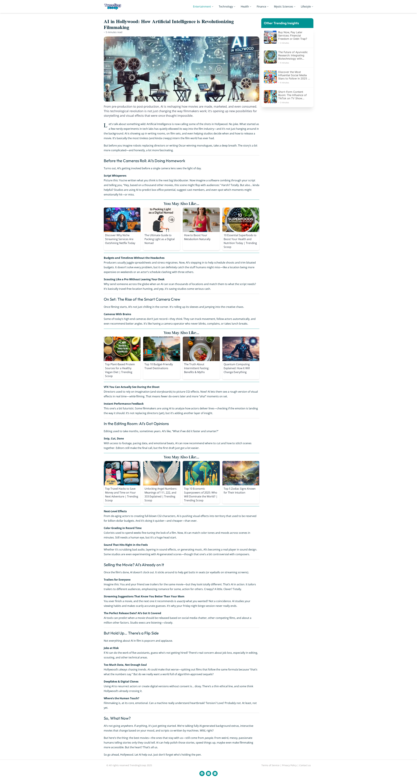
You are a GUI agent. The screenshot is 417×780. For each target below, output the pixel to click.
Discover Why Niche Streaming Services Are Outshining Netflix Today (120, 239)
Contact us (305, 765)
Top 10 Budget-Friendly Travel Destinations (158, 366)
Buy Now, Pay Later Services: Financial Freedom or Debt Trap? (292, 35)
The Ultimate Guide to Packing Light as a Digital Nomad (159, 239)
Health (245, 6)
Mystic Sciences (283, 6)
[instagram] (208, 773)
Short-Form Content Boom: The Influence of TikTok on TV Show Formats (292, 95)
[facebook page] (202, 773)
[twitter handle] (215, 773)
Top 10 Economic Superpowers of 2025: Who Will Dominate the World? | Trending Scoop (200, 494)
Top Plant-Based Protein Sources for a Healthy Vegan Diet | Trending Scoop (120, 370)
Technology (226, 6)
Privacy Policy (289, 765)
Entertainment (202, 6)
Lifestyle (306, 6)
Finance (261, 6)
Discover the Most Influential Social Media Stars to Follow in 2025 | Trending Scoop (293, 75)
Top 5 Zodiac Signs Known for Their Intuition (240, 490)
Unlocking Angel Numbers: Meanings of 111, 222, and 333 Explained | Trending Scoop (160, 494)
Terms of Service (270, 765)
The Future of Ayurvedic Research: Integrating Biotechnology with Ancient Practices (293, 55)
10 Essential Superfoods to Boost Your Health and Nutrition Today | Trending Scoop (240, 241)
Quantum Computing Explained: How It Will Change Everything (237, 368)
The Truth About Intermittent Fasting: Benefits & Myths (196, 368)
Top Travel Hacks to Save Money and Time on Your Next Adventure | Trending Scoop (121, 494)
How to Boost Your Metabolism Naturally (197, 237)
